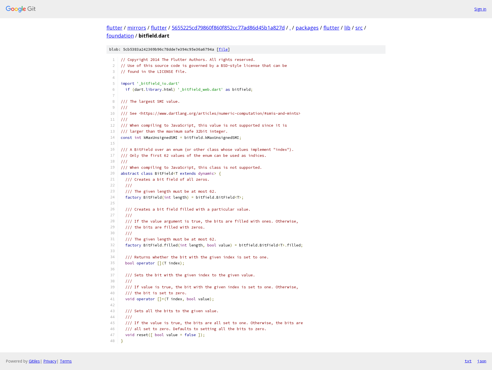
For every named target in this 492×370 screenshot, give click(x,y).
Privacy (49, 361)
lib (347, 27)
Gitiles (34, 361)
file (223, 49)
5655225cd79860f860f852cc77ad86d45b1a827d (228, 27)
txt (468, 360)
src (359, 27)
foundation (120, 35)
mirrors (136, 27)
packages (307, 27)
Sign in (480, 9)
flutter (114, 27)
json (481, 360)
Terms (66, 361)
